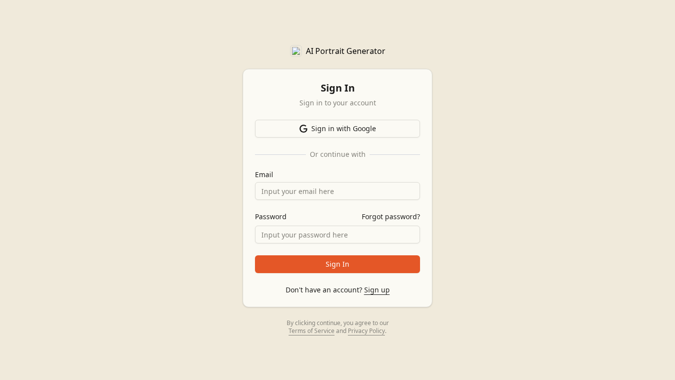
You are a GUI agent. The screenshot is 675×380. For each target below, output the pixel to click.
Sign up (377, 289)
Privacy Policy (366, 331)
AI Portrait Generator (345, 51)
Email (264, 174)
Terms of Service (312, 331)
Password (271, 216)
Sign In (337, 264)
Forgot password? (391, 216)
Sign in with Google (343, 128)
